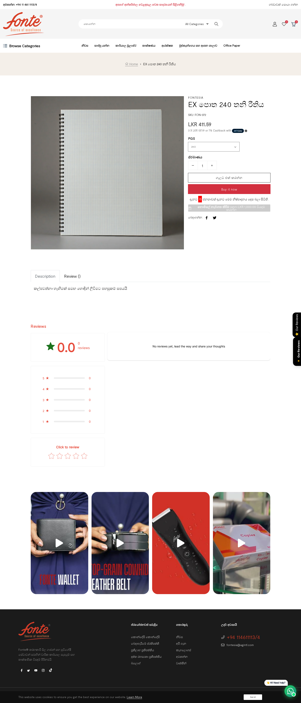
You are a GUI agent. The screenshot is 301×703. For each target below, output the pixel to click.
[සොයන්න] (216, 24)
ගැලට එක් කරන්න (229, 177)
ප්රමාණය (195, 157)
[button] (67, 378)
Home (133, 64)
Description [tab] (45, 276)
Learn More (134, 697)
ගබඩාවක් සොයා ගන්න (283, 4)
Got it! (253, 697)
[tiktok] (50, 670)
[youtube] (35, 670)
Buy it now (229, 189)
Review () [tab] (72, 276)
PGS (191, 138)
